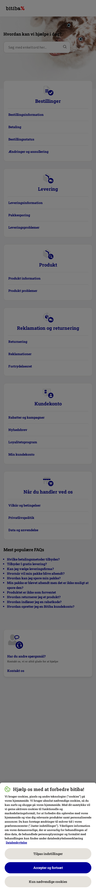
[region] (48, 837)
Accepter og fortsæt (48, 867)
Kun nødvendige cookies (48, 881)
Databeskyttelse (16, 842)
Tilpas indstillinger (48, 853)
